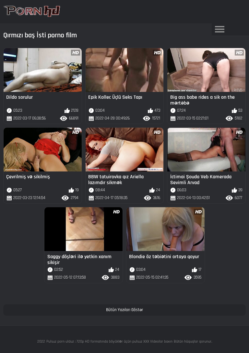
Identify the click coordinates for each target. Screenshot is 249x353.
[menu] (220, 29)
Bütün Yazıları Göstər (124, 309)
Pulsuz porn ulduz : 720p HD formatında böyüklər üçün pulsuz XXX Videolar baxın (109, 341)
